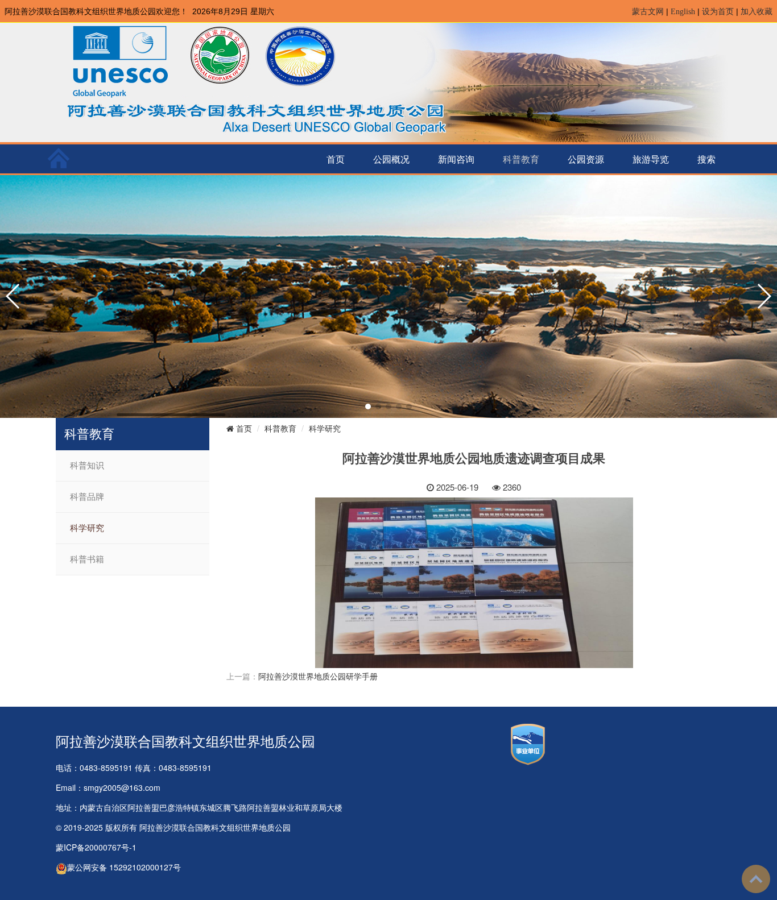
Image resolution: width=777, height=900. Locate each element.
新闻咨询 (456, 158)
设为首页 (718, 11)
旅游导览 (651, 158)
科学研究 (87, 528)
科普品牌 (87, 496)
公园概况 (391, 158)
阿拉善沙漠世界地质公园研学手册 (318, 676)
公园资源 (586, 158)
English (683, 11)
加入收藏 (756, 11)
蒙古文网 (648, 11)
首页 (335, 158)
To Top (756, 879)
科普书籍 (87, 559)
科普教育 (521, 158)
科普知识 (87, 465)
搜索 (706, 158)
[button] (368, 406)
